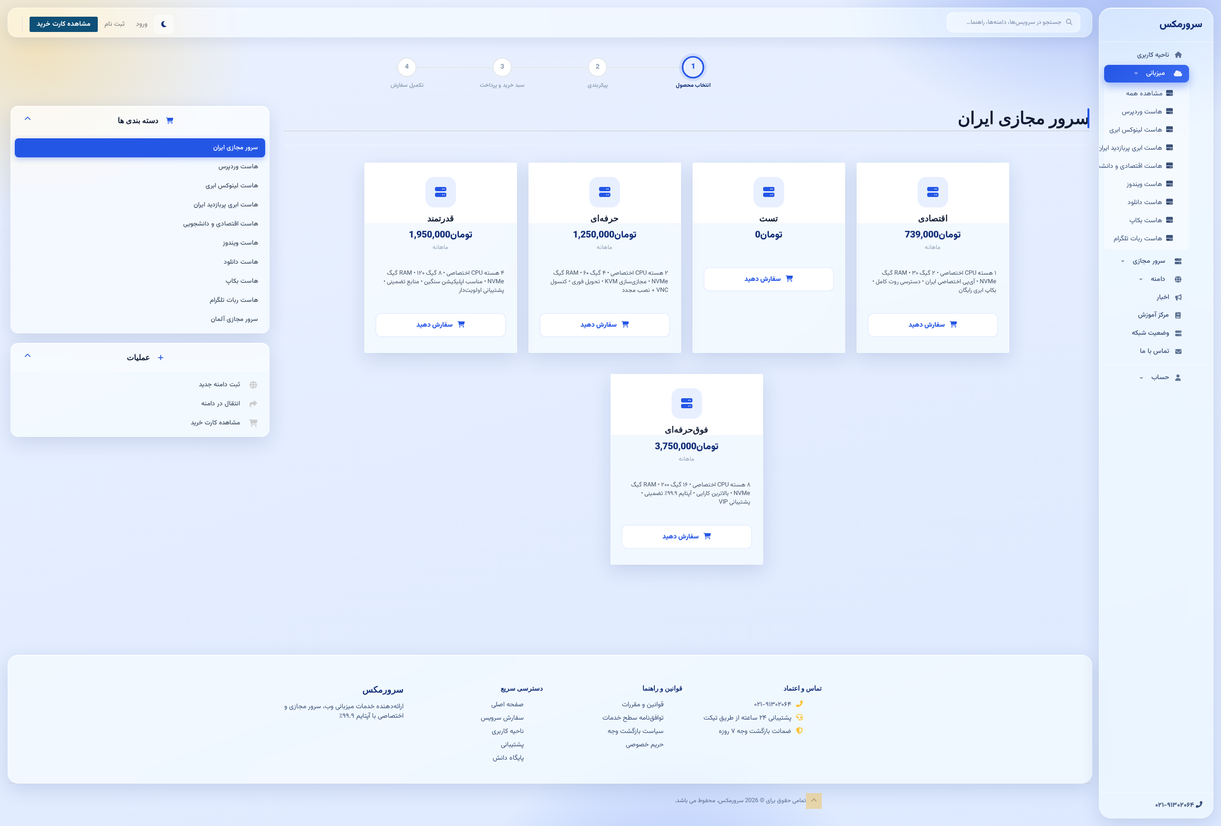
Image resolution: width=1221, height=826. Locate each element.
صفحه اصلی (507, 704)
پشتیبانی (512, 744)
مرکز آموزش (1153, 315)
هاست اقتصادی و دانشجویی (1136, 166)
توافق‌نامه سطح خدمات (632, 717)
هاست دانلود (1147, 202)
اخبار (1163, 297)
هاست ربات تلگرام (1140, 239)
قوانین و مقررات (642, 704)
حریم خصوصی (644, 744)
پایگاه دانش (508, 758)
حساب (1158, 377)
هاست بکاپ (1147, 221)
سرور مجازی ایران (235, 148)
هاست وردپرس (1144, 112)
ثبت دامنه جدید (221, 385)
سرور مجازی (1149, 261)
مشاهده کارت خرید (64, 24)
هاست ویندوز (1146, 184)
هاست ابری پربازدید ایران (1136, 148)
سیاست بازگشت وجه (635, 731)
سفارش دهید (927, 325)
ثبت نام (114, 24)
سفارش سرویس (502, 717)
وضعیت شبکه (1150, 333)
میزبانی (1155, 73)
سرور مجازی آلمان (234, 319)
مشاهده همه (1146, 94)
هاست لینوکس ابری (1137, 130)
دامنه (1158, 279)
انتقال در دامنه (222, 404)
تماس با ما (1154, 351)
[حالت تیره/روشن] (163, 24)
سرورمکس (1180, 24)
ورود (141, 24)
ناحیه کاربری (1153, 55)
